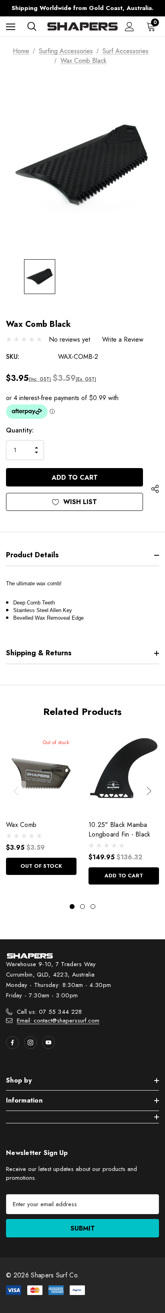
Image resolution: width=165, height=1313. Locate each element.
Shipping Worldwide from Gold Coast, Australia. (82, 8)
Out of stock (41, 866)
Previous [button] (16, 791)
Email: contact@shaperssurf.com (58, 1020)
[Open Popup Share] (155, 489)
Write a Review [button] (122, 339)
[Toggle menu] (10, 26)
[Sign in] (129, 26)
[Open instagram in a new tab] (30, 1042)
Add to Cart (124, 875)
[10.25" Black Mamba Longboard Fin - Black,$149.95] (124, 772)
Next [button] (149, 791)
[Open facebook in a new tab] (12, 1042)
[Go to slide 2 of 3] (82, 906)
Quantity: (20, 430)
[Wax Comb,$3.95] (41, 772)
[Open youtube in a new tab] (48, 1042)
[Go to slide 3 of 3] (93, 906)
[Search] (31, 26)
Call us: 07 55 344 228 (49, 1011)
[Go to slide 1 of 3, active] (72, 906)
